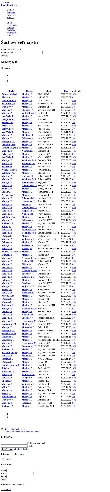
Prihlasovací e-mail (36, 443)
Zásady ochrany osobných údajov (16, 431)
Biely (11, 91)
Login (4, 5)
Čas (66, 91)
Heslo (30, 446)
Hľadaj (5, 56)
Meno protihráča (8, 52)
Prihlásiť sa (7, 449)
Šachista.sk (20, 429)
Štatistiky (11, 12)
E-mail (4, 473)
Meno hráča (6, 49)
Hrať (4, 480)
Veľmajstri (11, 15)
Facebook (6, 459)
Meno (3, 470)
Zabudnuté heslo (20, 449)
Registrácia (12, 5)
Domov (10, 10)
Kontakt (10, 17)
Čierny (29, 91)
